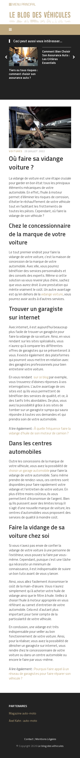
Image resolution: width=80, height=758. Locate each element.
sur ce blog (41, 377)
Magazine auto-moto (22, 713)
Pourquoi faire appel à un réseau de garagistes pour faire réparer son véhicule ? (40, 673)
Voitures (15, 151)
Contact (28, 739)
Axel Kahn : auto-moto (23, 720)
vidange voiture (52, 294)
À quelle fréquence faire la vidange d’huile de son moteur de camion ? (40, 431)
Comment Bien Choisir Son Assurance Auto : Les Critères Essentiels (56, 57)
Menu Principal (24, 4)
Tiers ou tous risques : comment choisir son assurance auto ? (23, 74)
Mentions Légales (45, 739)
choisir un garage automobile (29, 470)
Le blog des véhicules (50, 746)
